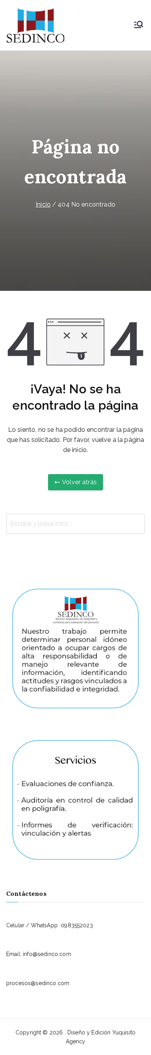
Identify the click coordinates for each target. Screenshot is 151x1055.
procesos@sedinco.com (37, 983)
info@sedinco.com (47, 954)
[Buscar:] (75, 524)
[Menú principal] (138, 25)
